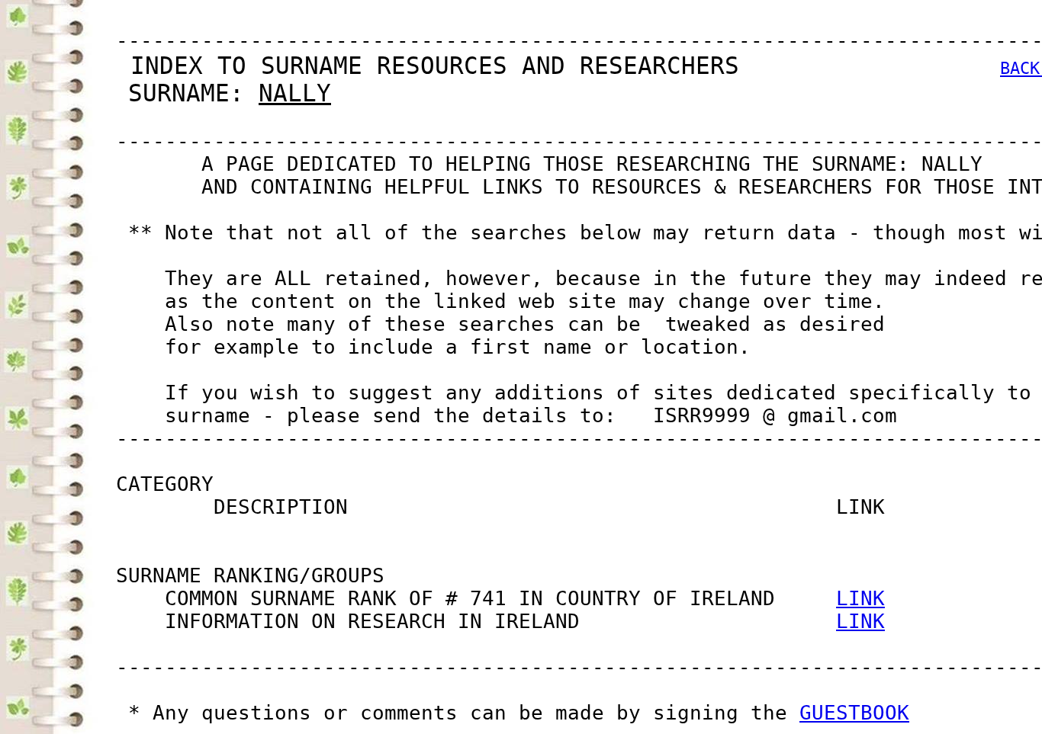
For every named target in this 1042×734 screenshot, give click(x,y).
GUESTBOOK (854, 712)
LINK (860, 598)
